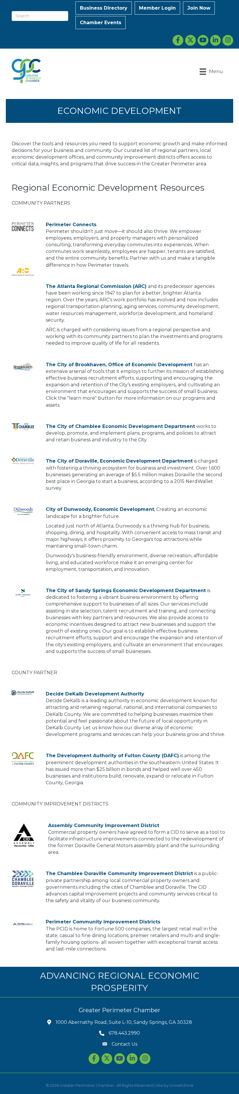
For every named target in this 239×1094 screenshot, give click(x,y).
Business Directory (103, 8)
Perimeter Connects (71, 224)
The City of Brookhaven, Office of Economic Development (119, 364)
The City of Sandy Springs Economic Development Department (126, 590)
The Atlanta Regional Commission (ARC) (96, 286)
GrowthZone (181, 1085)
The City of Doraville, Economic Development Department (119, 461)
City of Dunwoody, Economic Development (100, 509)
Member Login (157, 8)
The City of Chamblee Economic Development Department (120, 426)
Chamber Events (100, 22)
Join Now (198, 8)
